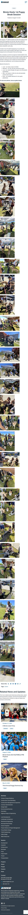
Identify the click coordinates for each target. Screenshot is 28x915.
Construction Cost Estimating (8, 800)
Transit (2, 856)
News (2, 871)
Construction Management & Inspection (10, 802)
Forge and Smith (9, 913)
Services (3, 795)
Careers (3, 869)
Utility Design (4, 834)
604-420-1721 (6, 884)
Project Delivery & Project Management (10, 828)
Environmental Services (6, 809)
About (2, 864)
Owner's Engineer (5, 825)
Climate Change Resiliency (7, 798)
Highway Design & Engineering (8, 813)
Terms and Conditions (5, 909)
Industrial (3, 845)
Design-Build (4, 807)
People (3, 866)
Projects (3, 862)
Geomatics (3, 811)
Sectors (3, 840)
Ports (2, 851)
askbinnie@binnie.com (8, 881)
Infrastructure (4, 847)
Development (4, 843)
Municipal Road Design (6, 823)
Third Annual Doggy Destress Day (13, 785)
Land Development (5, 817)
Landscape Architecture (7, 819)
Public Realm (4, 853)
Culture (14, 8)
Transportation (4, 858)
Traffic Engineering (5, 832)
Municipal (3, 849)
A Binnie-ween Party (9, 726)
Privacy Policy (4, 907)
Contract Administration (7, 804)
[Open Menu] (26, 2)
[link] (14, 717)
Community (6, 728)
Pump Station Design (6, 830)
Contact (3, 875)
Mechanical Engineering (7, 821)
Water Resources (5, 836)
